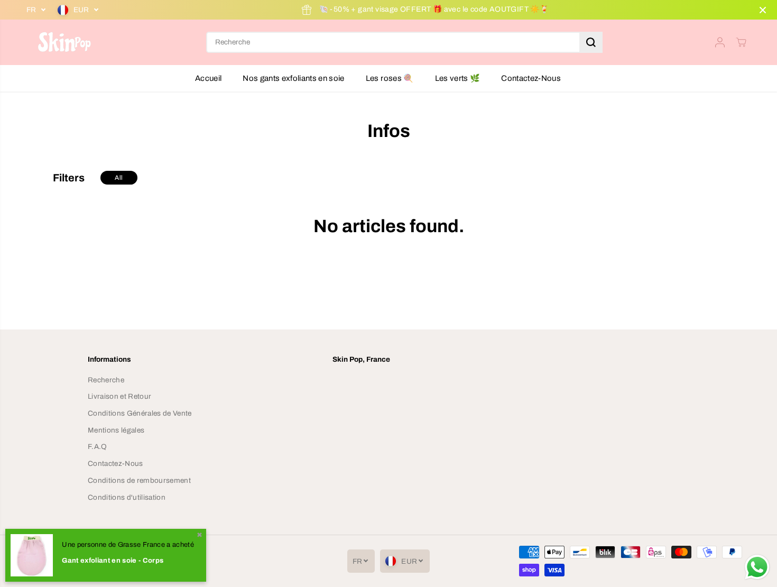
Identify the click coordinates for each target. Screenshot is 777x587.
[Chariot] (741, 42)
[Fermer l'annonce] (763, 10)
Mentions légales (116, 430)
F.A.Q (97, 447)
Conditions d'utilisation (126, 497)
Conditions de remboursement (139, 480)
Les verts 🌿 (457, 78)
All (119, 177)
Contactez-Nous (531, 78)
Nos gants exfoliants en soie (294, 78)
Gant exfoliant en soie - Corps (112, 560)
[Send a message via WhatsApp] (757, 567)
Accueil (208, 78)
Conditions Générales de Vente (140, 413)
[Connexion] (719, 42)
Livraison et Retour (119, 396)
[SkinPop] (63, 42)
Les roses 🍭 (390, 78)
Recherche (106, 380)
